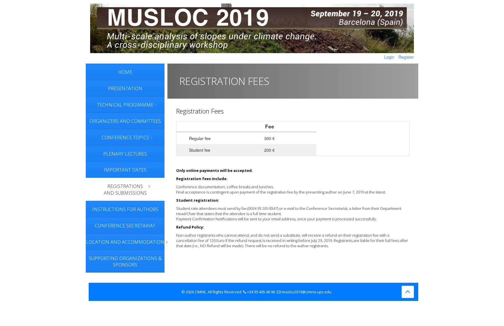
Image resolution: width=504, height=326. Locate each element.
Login (389, 57)
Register (406, 57)
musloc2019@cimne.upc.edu (306, 291)
